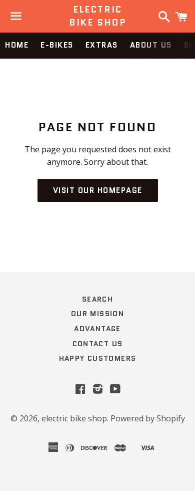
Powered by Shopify (147, 418)
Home (16, 45)
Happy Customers (97, 358)
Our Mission (97, 314)
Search (97, 299)
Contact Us (97, 344)
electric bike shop (97, 16)
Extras (102, 45)
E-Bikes (57, 45)
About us (151, 45)
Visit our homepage (97, 190)
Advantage (97, 329)
